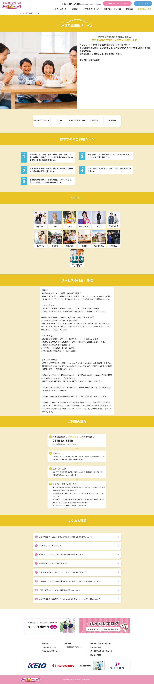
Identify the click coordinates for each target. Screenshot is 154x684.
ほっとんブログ (95, 655)
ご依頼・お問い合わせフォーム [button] (117, 3)
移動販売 (67, 643)
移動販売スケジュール (74, 647)
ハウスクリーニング (49, 647)
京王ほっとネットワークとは (100, 643)
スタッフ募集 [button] (143, 3)
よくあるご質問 (95, 647)
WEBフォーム (76, 436)
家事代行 (45, 643)
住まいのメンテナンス (49, 651)
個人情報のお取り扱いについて (101, 651)
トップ (22, 13)
